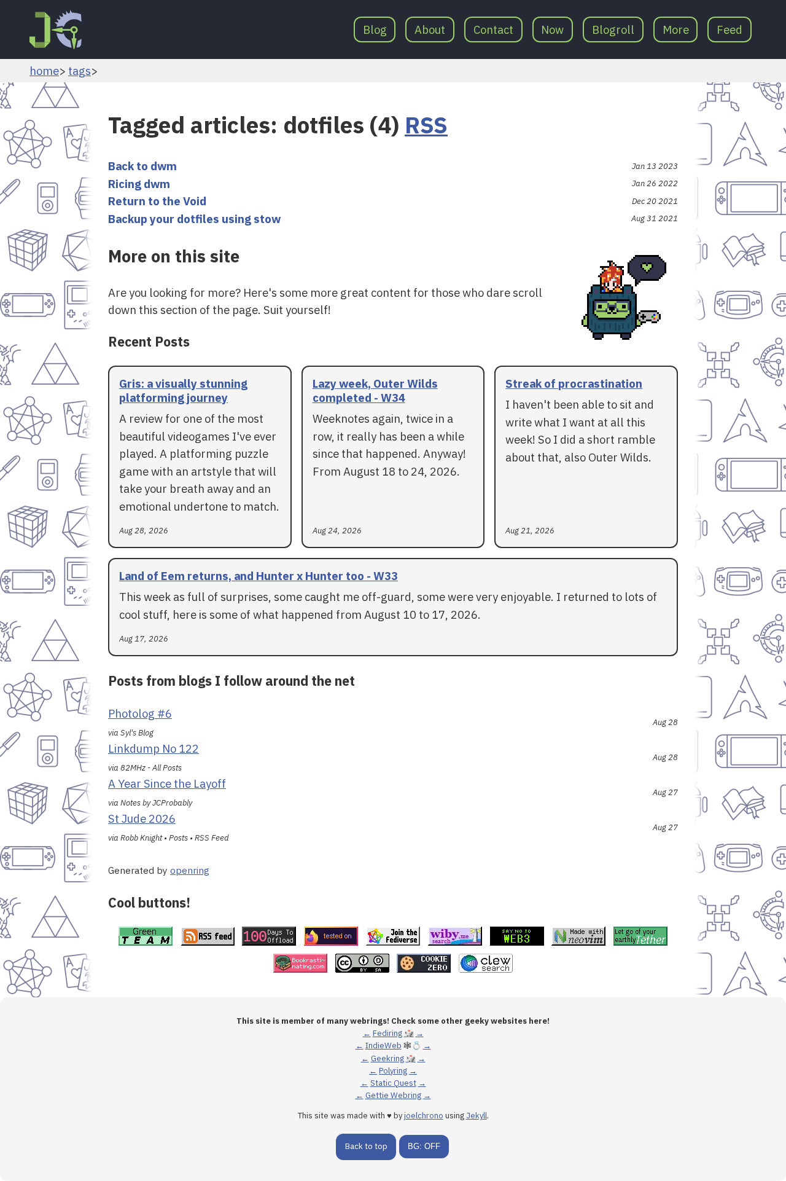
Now (552, 29)
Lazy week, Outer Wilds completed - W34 (375, 390)
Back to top (366, 1146)
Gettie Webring (393, 1095)
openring (189, 870)
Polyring (393, 1070)
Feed (729, 29)
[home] (55, 29)
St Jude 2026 (142, 818)
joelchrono (423, 1115)
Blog (375, 29)
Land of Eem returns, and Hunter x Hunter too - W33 (258, 575)
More (676, 29)
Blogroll (613, 29)
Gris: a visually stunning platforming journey (183, 390)
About (429, 29)
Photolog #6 (140, 713)
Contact (493, 29)
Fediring (387, 1033)
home (44, 70)
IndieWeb (383, 1045)
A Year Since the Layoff (167, 783)
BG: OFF (424, 1146)
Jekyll (476, 1115)
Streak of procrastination (573, 383)
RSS (426, 124)
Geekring (387, 1058)
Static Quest (393, 1083)
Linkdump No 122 (153, 748)
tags (79, 70)
